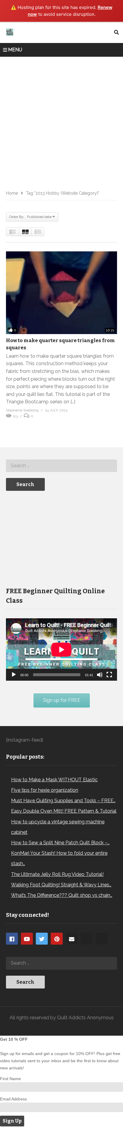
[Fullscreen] (109, 675)
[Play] (14, 675)
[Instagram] (87, 939)
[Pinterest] (57, 939)
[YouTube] (27, 939)
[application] (61, 649)
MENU (15, 50)
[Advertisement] (61, 121)
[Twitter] (42, 939)
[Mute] (100, 675)
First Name (10, 1078)
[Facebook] (12, 939)
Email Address (13, 1099)
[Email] (72, 939)
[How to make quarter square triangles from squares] (61, 292)
